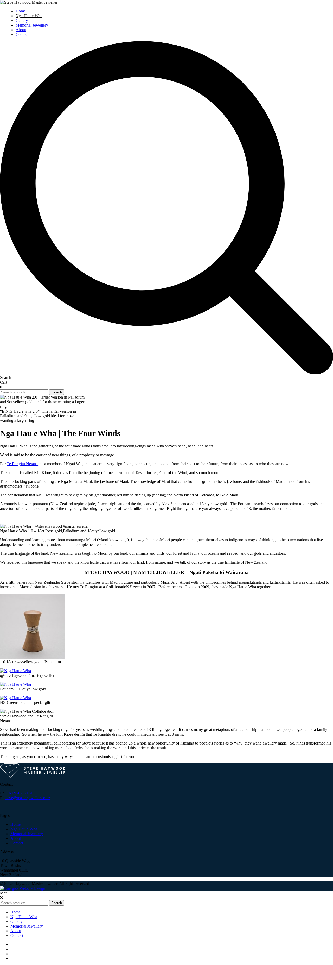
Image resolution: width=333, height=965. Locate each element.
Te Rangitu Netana (22, 464)
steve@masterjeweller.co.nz (27, 798)
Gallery (22, 20)
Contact (22, 34)
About (21, 30)
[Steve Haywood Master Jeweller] (28, 2)
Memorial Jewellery (32, 25)
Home (21, 11)
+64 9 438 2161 (20, 793)
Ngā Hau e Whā (29, 16)
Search (56, 392)
